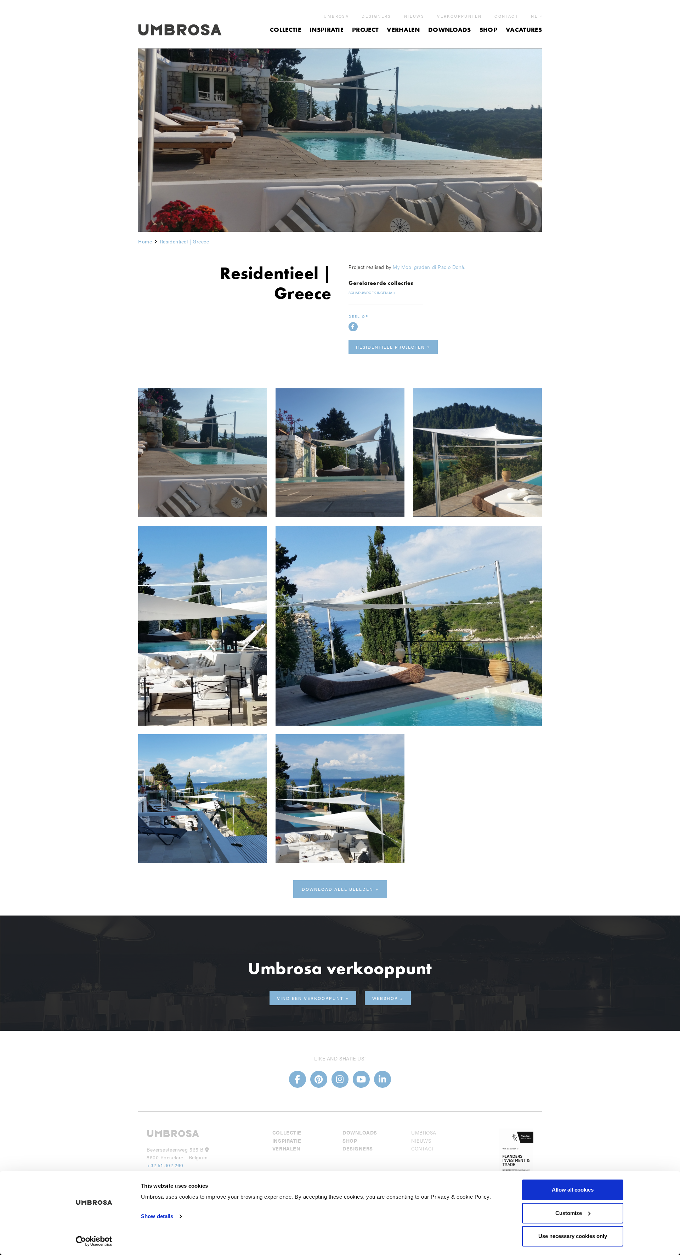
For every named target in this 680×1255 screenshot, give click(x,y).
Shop (488, 30)
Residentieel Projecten (390, 347)
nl (534, 16)
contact (506, 16)
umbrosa (336, 16)
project (365, 30)
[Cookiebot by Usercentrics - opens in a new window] (94, 1241)
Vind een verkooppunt (310, 998)
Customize (568, 1213)
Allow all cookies (573, 1190)
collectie (285, 30)
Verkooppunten (459, 16)
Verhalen (403, 30)
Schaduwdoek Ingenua (370, 292)
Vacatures (524, 30)
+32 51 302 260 (165, 1165)
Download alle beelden (337, 889)
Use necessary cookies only (572, 1236)
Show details (157, 1216)
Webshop (385, 998)
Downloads (449, 30)
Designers (376, 16)
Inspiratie (327, 30)
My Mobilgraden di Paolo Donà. (429, 266)
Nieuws (414, 16)
